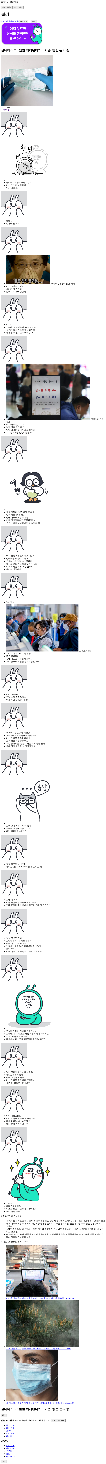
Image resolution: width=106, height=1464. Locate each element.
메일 (8, 1454)
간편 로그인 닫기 (58, 1420)
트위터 (9, 1431)
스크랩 (4, 110)
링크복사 (10, 1456)
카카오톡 (10, 1433)
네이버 (9, 1436)
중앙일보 (10, 1425)
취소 (3, 1461)
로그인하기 (18, 7)
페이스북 (10, 1428)
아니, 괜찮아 (7, 7)
